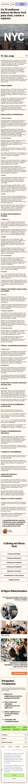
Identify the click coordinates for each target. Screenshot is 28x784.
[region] (14, 707)
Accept (14, 775)
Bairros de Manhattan (6, 413)
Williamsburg (4, 221)
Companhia (4, 734)
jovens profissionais (5, 233)
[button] (13, 696)
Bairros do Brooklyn (6, 420)
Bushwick (3, 274)
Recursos (4, 738)
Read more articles (19, 673)
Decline (14, 778)
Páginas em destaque (7, 742)
